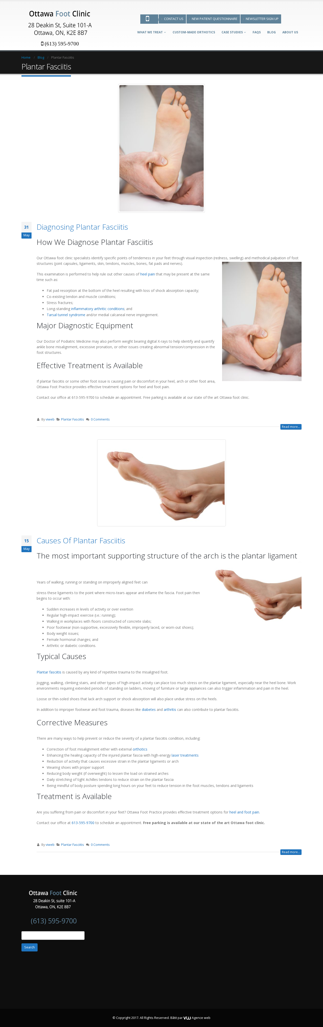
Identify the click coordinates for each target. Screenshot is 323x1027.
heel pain (147, 274)
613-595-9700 (83, 822)
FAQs (257, 32)
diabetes (149, 709)
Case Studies (232, 32)
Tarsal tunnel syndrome (66, 314)
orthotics (140, 749)
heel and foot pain (244, 812)
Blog (271, 32)
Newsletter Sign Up (262, 19)
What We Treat (150, 32)
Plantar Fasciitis (72, 419)
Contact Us (173, 19)
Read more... (291, 427)
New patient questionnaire (214, 19)
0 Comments (100, 419)
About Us (290, 32)
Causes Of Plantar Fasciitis (81, 540)
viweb (50, 419)
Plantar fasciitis (49, 672)
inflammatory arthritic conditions (97, 308)
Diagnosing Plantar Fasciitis (82, 227)
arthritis (170, 709)
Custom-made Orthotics (194, 32)
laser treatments (185, 755)
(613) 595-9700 (62, 43)
